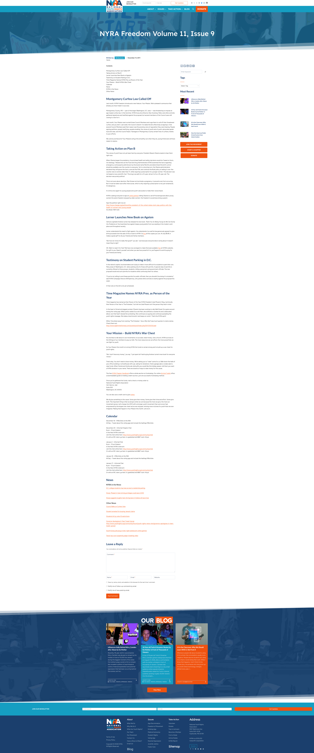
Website (157, 577)
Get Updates (179, 3)
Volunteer (172, 723)
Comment (111, 554)
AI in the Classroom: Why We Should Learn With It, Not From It (198, 124)
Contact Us (130, 738)
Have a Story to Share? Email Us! (134, 742)
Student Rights (153, 735)
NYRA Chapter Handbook (120, 373)
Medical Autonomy (154, 732)
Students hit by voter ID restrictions (117, 516)
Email (133, 577)
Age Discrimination (154, 723)
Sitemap (174, 746)
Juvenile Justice (153, 744)
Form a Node (173, 735)
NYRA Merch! (173, 741)
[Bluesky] (202, 3)
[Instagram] (197, 3)
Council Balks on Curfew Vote (116, 506)
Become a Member (175, 732)
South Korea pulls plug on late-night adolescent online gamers (126, 531)
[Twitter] (194, 3)
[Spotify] (204, 3)
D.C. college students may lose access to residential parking (125, 488)
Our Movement (132, 735)
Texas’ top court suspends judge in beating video (122, 536)
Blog (187, 9)
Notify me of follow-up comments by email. (122, 586)
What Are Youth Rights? (135, 729)
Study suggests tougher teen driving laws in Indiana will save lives (127, 498)
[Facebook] (192, 3)
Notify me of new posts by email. (118, 590)
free (159, 248)
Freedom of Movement (155, 726)
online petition (134, 196)
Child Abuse (112, 681)
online (133, 395)
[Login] (207, 3)
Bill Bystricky (120, 58)
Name (109, 577)
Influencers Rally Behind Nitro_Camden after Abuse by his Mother (199, 101)
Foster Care (151, 747)
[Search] (205, 72)
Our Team (130, 732)
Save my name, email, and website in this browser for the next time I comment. (131, 582)
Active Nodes (173, 738)
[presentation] (184, 101)
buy (144, 233)
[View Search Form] (193, 9)
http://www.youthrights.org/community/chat (138, 435)
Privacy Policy (110, 740)
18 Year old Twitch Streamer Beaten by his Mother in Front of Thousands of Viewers (157, 649)
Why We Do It (131, 726)
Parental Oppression (121, 681)
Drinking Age (152, 729)
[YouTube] (199, 3)
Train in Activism (174, 729)
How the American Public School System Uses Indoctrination (198, 135)
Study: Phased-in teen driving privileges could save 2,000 (125, 493)
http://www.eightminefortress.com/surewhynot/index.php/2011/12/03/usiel (131, 326)
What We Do (131, 723)
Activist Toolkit (166, 373)
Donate (201, 9)
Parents (130, 681)
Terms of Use (110, 737)
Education (189, 681)
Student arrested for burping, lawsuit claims (120, 511)
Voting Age (151, 738)
